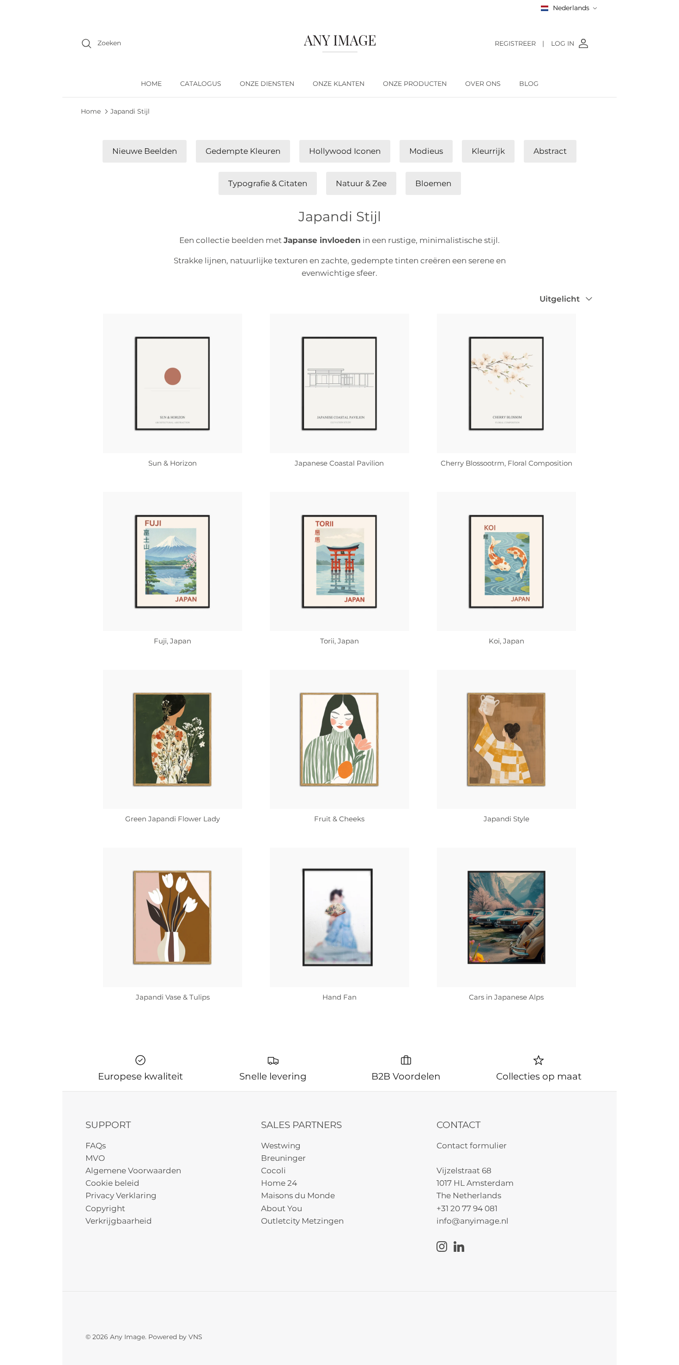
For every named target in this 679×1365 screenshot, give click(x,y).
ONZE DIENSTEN (267, 83)
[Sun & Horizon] (172, 383)
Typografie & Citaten (267, 183)
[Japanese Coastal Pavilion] (339, 383)
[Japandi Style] (506, 739)
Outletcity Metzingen (302, 1220)
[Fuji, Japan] (172, 561)
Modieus (426, 151)
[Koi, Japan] (506, 561)
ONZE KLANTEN (338, 83)
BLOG (529, 83)
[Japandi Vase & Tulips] (172, 917)
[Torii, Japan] (339, 561)
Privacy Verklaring (121, 1195)
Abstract (550, 151)
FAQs (95, 1145)
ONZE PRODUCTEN (415, 83)
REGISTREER (519, 43)
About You (281, 1208)
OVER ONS (483, 83)
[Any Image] (340, 43)
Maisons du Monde (298, 1195)
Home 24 (279, 1183)
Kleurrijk (488, 151)
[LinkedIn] (459, 1246)
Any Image (127, 1337)
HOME (151, 83)
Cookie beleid (112, 1183)
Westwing (281, 1145)
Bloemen (433, 183)
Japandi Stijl (130, 111)
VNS (195, 1337)
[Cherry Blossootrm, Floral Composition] (506, 383)
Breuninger (283, 1158)
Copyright (105, 1208)
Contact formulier (471, 1145)
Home (91, 111)
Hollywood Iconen (345, 151)
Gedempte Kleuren (243, 151)
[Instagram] (441, 1246)
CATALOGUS (200, 83)
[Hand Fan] (339, 917)
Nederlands (571, 8)
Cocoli (273, 1170)
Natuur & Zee (361, 183)
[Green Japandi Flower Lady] (172, 739)
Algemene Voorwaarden (133, 1170)
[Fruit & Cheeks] (339, 739)
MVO (95, 1158)
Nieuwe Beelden (144, 151)
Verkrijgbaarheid (118, 1220)
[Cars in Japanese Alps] (506, 917)
